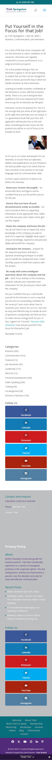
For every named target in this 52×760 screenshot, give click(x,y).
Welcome (16, 720)
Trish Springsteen (16, 36)
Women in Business (14, 395)
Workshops (25, 727)
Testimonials (33, 730)
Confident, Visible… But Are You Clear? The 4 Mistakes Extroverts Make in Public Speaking (26, 599)
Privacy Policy (15, 546)
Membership (36, 723)
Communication (22, 39)
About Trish (31, 720)
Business (9, 39)
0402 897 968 (18, 506)
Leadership (10, 368)
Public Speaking (12, 382)
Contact (24, 734)
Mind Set (9, 373)
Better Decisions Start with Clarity (23, 591)
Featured (9, 360)
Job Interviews (37, 39)
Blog (21, 730)
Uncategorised (12, 391)
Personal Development (16, 377)
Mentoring (11, 727)
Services (39, 727)
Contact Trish (11, 512)
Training (9, 386)
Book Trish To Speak (16, 723)
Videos (12, 730)
